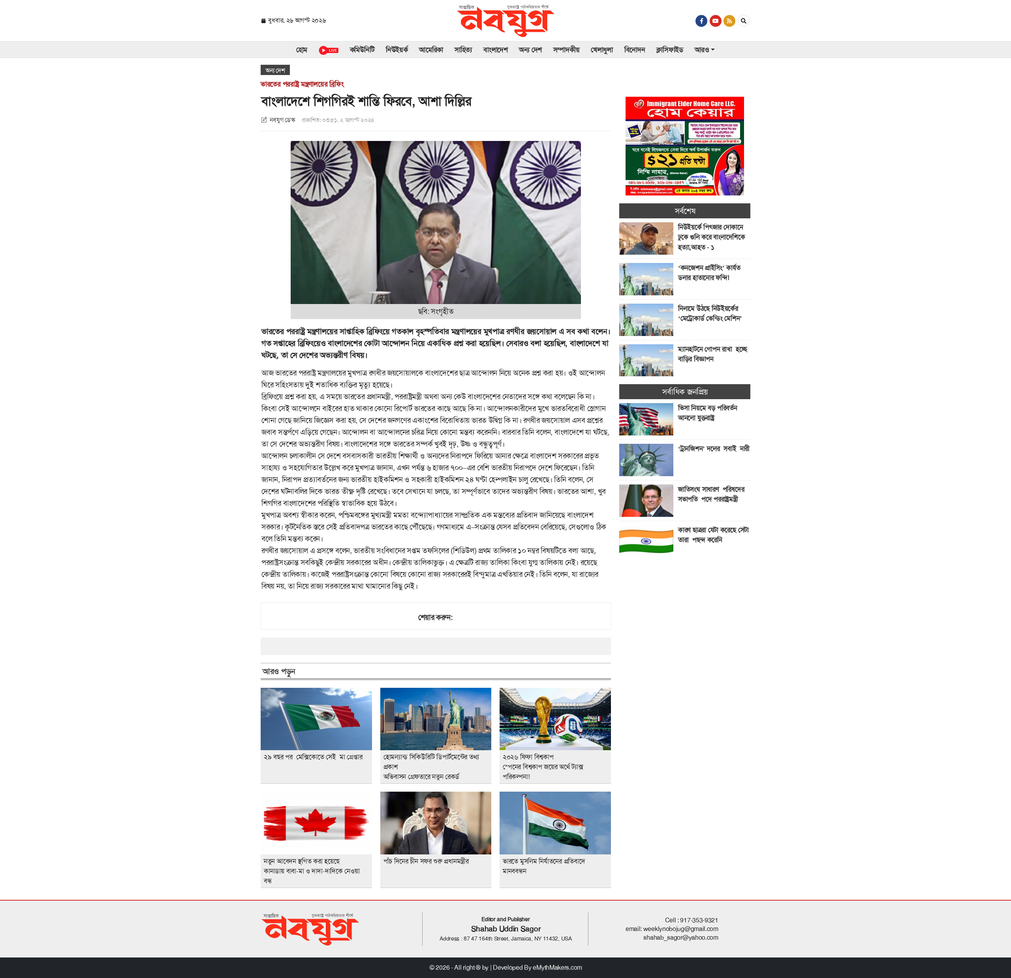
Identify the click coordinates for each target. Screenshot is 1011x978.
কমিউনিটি (362, 49)
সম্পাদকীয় (566, 49)
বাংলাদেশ (495, 49)
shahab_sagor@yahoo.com (680, 937)
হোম (301, 49)
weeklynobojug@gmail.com (680, 929)
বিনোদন (634, 49)
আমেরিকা (431, 49)
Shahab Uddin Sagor (506, 929)
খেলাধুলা (602, 49)
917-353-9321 (699, 920)
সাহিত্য (463, 49)
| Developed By (511, 967)
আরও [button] (702, 49)
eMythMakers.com (557, 967)
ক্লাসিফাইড (669, 49)
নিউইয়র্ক (397, 49)
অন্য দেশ (530, 49)
